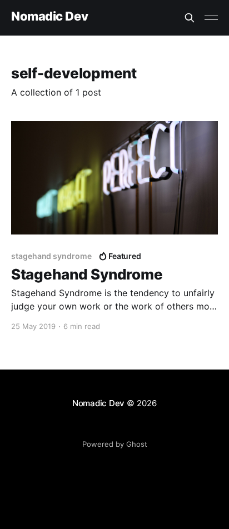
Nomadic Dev (49, 16)
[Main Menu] (211, 17)
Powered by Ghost (114, 444)
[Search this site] (189, 18)
